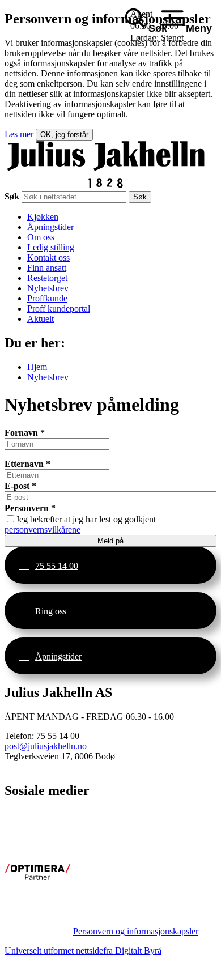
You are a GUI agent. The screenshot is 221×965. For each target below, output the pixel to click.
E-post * (20, 486)
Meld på (110, 541)
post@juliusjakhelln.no (46, 746)
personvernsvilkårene (42, 529)
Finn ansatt (46, 268)
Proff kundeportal (58, 308)
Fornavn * (25, 432)
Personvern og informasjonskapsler (135, 931)
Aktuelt (40, 319)
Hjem (37, 367)
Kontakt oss (48, 257)
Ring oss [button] (50, 611)
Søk (12, 196)
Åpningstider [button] (58, 656)
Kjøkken (42, 217)
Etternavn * (27, 464)
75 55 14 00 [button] (56, 566)
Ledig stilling (50, 247)
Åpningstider (50, 227)
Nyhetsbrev (48, 288)
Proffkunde (47, 298)
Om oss (40, 237)
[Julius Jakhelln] (106, 185)
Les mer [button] (19, 134)
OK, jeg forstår (64, 134)
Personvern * (30, 508)
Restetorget (47, 278)
